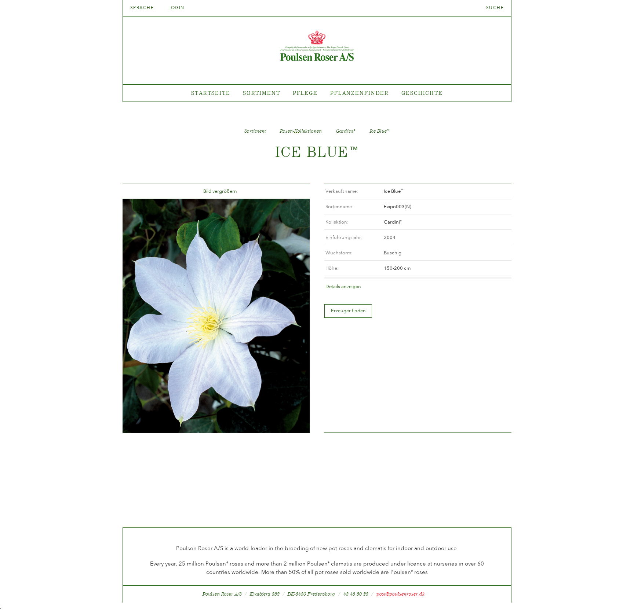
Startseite (210, 93)
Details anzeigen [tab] (343, 286)
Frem (295, 191)
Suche (495, 7)
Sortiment (261, 93)
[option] (216, 316)
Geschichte (422, 93)
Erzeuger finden (348, 310)
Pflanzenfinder (359, 93)
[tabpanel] (317, 93)
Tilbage (137, 191)
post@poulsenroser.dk (400, 594)
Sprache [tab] (143, 7)
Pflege (305, 93)
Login (176, 7)
